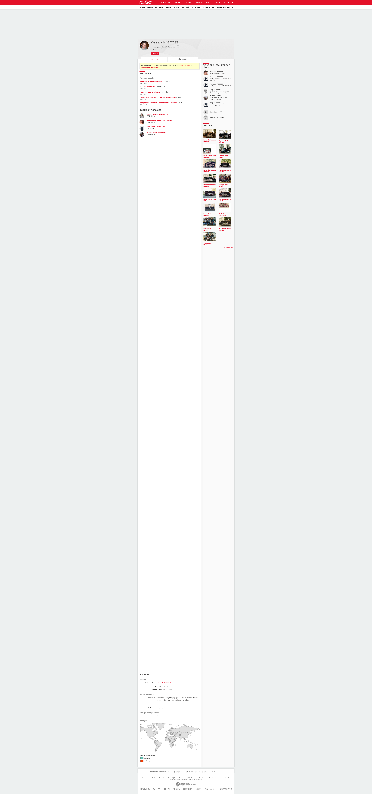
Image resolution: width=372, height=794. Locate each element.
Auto (208, 2)
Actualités (165, 2)
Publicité (170, 778)
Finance (199, 2)
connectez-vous (185, 65)
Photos (184, 60)
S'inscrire (142, 7)
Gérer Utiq (227, 778)
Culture (187, 2)
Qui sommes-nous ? (147, 778)
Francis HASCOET (216, 95)
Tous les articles (183, 778)
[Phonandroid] (224, 789)
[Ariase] (209, 789)
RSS (189, 778)
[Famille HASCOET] (205, 117)
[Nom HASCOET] (205, 112)
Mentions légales (174, 779)
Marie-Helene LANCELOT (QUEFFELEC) (160, 120)
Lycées (161, 7)
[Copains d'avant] (187, 789)
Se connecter (152, 7)
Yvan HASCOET (215, 89)
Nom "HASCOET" (216, 112)
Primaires (176, 7)
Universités (185, 7)
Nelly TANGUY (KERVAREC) (156, 126)
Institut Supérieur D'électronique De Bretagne (158, 97)
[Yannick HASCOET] (144, 45)
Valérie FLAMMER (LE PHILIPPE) (157, 114)
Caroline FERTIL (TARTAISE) (156, 133)
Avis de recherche (223, 7)
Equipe (156, 778)
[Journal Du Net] (166, 789)
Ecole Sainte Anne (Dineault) (151, 81)
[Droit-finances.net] (176, 789)
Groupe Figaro (183, 779)
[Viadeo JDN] (198, 789)
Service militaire (208, 7)
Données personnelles (205, 778)
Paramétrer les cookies (217, 778)
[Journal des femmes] (145, 789)
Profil (156, 60)
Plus (216, 2)
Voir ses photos (227, 248)
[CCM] (156, 789)
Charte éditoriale (163, 778)
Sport (177, 2)
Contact (176, 778)
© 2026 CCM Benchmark (195, 779)
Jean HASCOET (215, 102)
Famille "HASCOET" (216, 118)
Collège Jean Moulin (147, 87)
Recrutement (194, 778)
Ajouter (155, 53)
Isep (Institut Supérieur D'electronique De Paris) (158, 103)
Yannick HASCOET (216, 72)
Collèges (167, 7)
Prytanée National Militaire (150, 92)
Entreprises (196, 7)
